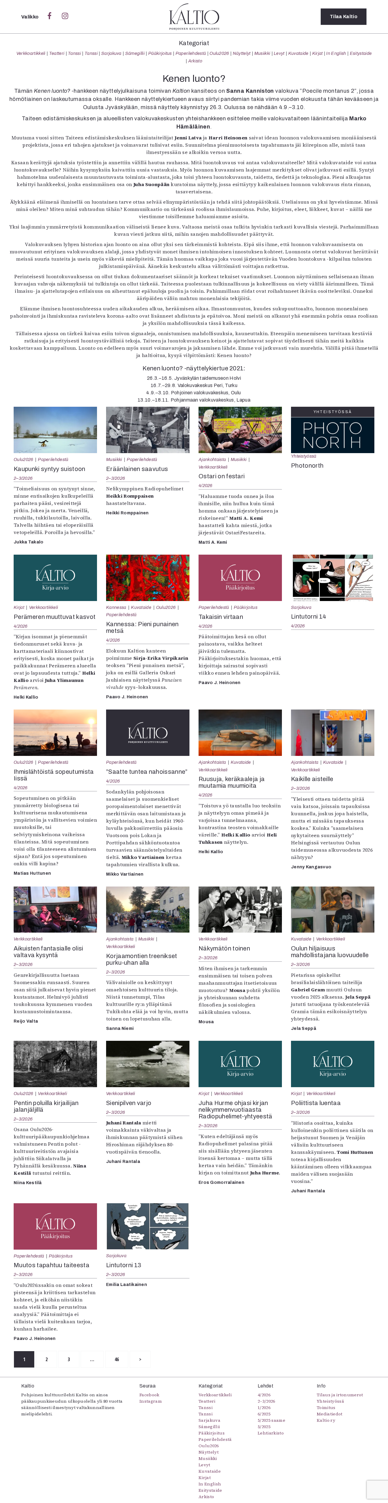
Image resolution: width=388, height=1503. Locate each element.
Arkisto (195, 60)
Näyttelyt (242, 53)
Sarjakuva (111, 53)
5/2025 (264, 1427)
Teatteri (57, 53)
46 (117, 1359)
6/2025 (264, 1414)
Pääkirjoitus (160, 53)
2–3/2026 (23, 478)
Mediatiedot (330, 1414)
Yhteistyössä (303, 456)
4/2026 (205, 485)
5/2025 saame (271, 1420)
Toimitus (326, 1407)
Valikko (30, 16)
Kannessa (116, 607)
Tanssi (74, 53)
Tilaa (343, 16)
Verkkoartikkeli (30, 53)
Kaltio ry (326, 1420)
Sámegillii (135, 53)
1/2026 (264, 1407)
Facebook (149, 1395)
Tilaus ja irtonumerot (340, 1395)
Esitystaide (361, 53)
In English (336, 53)
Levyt (279, 53)
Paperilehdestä (191, 53)
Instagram (150, 1401)
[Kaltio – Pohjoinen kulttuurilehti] (194, 16)
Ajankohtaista (212, 459)
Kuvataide (298, 53)
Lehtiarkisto (271, 1433)
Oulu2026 (219, 53)
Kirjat (317, 53)
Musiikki (262, 53)
